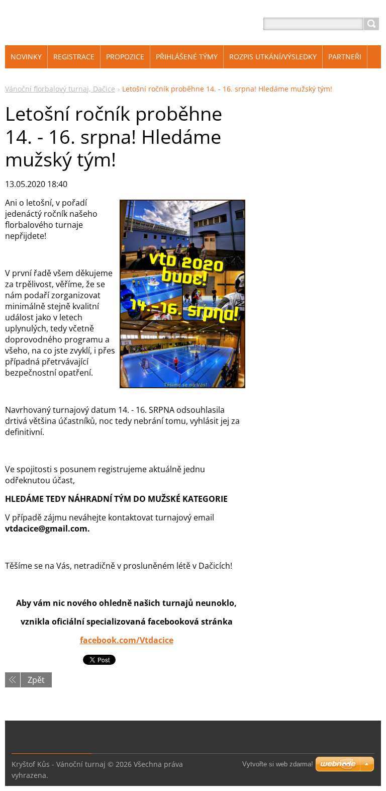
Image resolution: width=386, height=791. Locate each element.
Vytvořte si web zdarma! (277, 764)
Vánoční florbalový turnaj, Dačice (60, 89)
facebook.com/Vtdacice (126, 640)
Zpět (36, 679)
